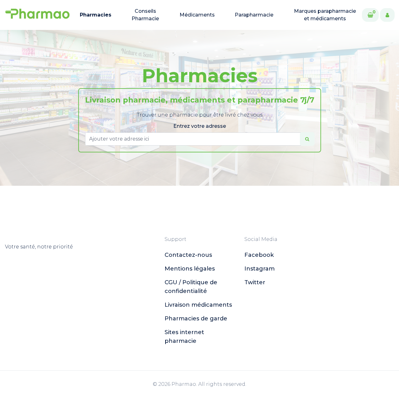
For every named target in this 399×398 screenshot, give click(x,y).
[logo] (37, 15)
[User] (387, 15)
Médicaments (197, 15)
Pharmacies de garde (196, 318)
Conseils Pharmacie (145, 15)
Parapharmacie (254, 15)
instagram (259, 268)
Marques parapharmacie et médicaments (325, 15)
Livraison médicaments (198, 304)
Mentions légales (190, 268)
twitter (254, 282)
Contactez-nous (188, 255)
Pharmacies (95, 15)
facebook (259, 255)
